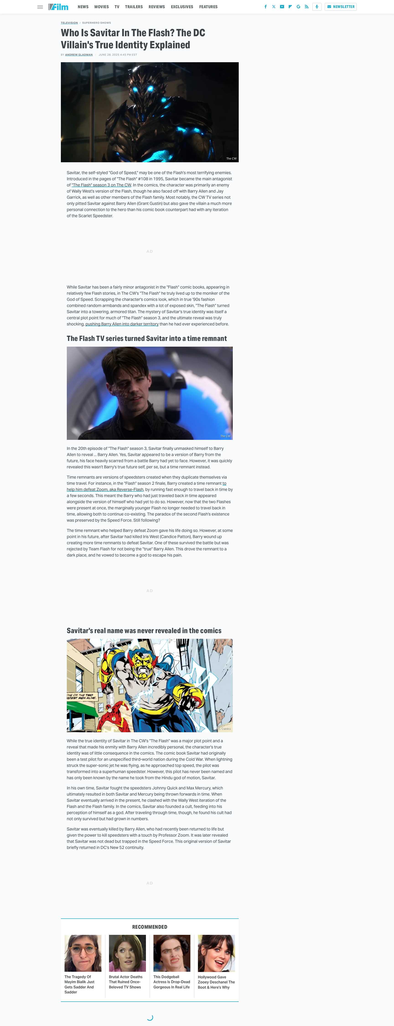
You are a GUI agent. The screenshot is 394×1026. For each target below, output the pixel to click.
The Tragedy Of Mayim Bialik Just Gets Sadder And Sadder (79, 984)
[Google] (298, 7)
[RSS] (306, 7)
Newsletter (344, 6)
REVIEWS (157, 6)
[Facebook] (265, 7)
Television (69, 22)
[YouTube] (282, 7)
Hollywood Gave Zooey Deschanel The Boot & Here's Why (216, 982)
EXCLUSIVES (182, 6)
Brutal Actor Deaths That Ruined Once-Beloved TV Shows (126, 982)
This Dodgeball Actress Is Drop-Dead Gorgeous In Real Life (171, 982)
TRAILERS (134, 6)
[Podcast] (316, 7)
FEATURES (208, 6)
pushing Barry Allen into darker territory (122, 324)
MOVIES (101, 6)
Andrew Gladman (79, 54)
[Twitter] (273, 7)
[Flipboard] (290, 7)
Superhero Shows (96, 22)
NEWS (83, 6)
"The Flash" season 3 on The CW (101, 185)
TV (117, 6)
